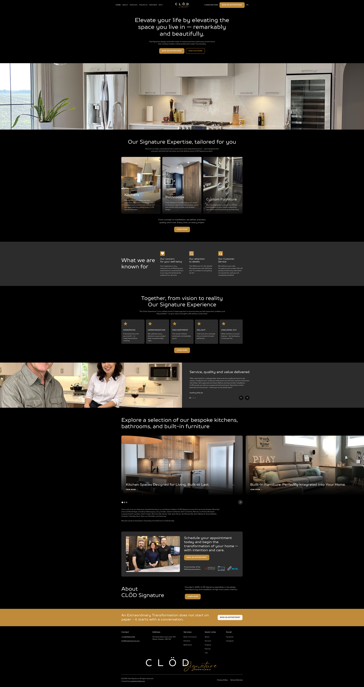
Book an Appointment (232, 5)
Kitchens (187, 641)
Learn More (182, 229)
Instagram (230, 641)
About (125, 5)
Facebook (229, 637)
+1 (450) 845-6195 (211, 5)
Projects (143, 5)
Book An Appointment (230, 617)
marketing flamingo (137, 681)
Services (133, 5)
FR (247, 5)
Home (118, 5)
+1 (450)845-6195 (128, 637)
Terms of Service (236, 680)
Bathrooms (188, 645)
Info (206, 653)
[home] (182, 5)
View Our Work (195, 51)
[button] (241, 398)
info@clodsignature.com (130, 641)
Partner (153, 5)
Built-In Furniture (190, 637)
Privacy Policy (222, 680)
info (161, 5)
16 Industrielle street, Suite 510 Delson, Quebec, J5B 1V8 (164, 638)
